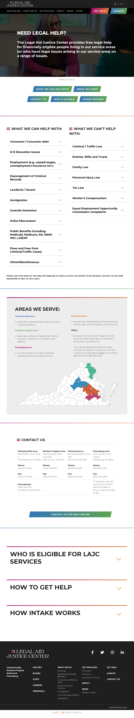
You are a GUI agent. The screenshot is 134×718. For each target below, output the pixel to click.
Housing (62, 671)
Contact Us (113, 679)
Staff (36, 679)
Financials (39, 691)
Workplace (63, 698)
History (37, 667)
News (85, 689)
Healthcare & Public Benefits (67, 675)
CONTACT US (38, 99)
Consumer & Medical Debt (67, 681)
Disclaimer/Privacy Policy (118, 707)
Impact (86, 683)
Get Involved (89, 667)
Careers (37, 685)
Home (62, 80)
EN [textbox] (121, 4)
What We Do (65, 667)
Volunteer (86, 671)
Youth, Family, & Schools (65, 687)
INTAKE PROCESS (93, 99)
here (102, 353)
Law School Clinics (91, 678)
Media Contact (89, 692)
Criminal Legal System (68, 695)
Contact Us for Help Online (70, 514)
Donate (111, 673)
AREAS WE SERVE (87, 89)
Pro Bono (86, 674)
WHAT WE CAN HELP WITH (52, 89)
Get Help (112, 667)
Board (36, 673)
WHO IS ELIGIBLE (64, 99)
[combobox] (122, 4)
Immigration (64, 691)
